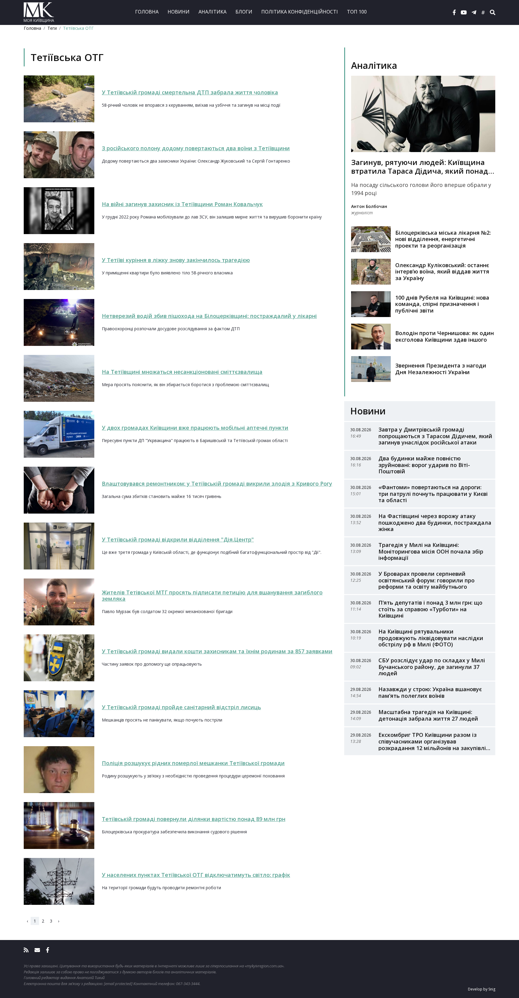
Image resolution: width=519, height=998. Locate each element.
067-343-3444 (187, 983)
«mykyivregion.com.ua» (264, 966)
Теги (52, 28)
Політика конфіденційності (299, 11)
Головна (147, 11)
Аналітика (212, 11)
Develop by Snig (481, 989)
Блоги (243, 11)
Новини (179, 11)
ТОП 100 (357, 11)
